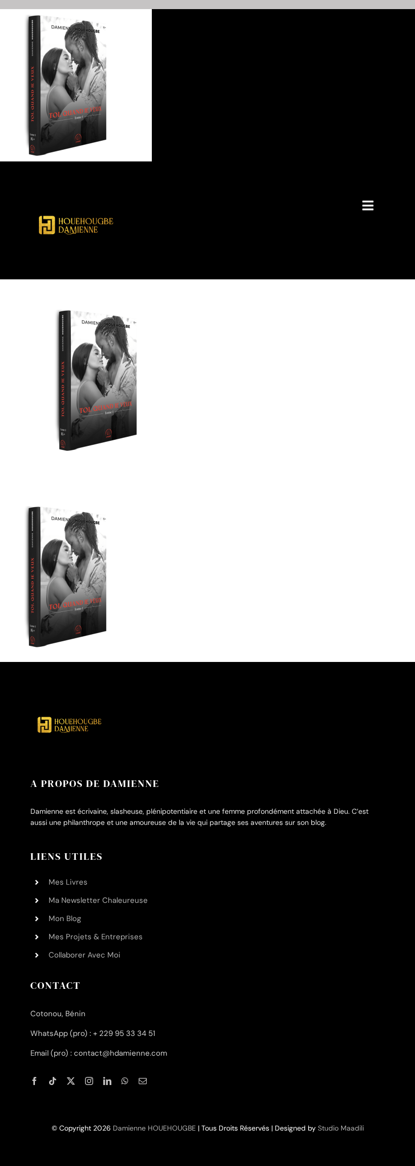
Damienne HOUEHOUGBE (154, 1128)
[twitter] (71, 1081)
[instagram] (89, 1081)
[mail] (143, 1081)
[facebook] (34, 1081)
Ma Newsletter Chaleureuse (98, 900)
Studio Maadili (341, 1128)
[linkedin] (107, 1081)
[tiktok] (53, 1081)
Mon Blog (65, 918)
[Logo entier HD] (74, 185)
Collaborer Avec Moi (84, 955)
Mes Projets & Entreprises (96, 937)
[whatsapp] (125, 1081)
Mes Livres (68, 882)
